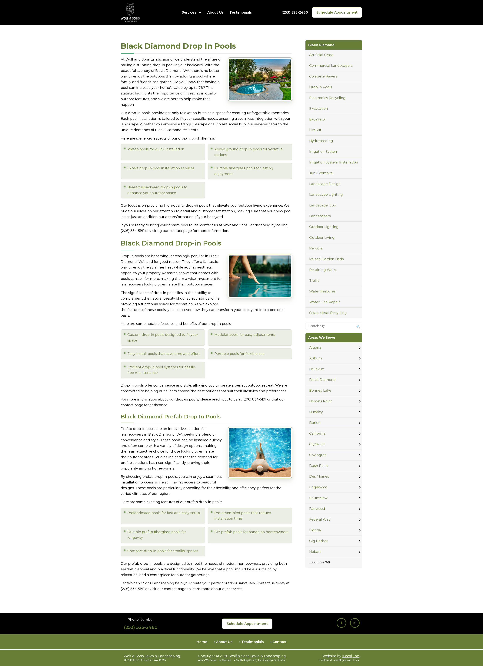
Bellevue (316, 369)
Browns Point (320, 401)
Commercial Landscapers (331, 66)
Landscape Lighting (326, 195)
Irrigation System (323, 152)
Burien (315, 423)
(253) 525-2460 (294, 12)
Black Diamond (322, 380)
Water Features (322, 291)
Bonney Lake (320, 390)
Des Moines (319, 476)
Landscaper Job (322, 205)
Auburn (315, 358)
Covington (318, 455)
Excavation (318, 109)
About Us (215, 12)
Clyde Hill (317, 444)
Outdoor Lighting (323, 227)
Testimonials (240, 12)
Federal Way (319, 519)
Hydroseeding (321, 141)
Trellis (314, 281)
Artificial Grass (321, 55)
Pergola (315, 248)
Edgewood (318, 487)
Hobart (315, 552)
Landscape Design (325, 184)
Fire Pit (315, 130)
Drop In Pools (320, 87)
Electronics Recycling (327, 98)
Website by (340, 656)
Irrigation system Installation (333, 162)
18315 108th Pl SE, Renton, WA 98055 (145, 660)
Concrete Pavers (323, 76)
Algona (315, 347)
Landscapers (320, 216)
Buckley (316, 412)
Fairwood (317, 509)
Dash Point (318, 466)
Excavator (317, 119)
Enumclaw (318, 498)
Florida (315, 530)
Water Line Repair (324, 302)
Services (189, 12)
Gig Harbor (318, 541)
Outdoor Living (322, 238)
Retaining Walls (322, 270)
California (317, 433)
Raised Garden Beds (326, 259)
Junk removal (321, 173)
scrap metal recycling (328, 313)
